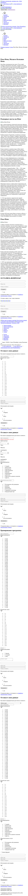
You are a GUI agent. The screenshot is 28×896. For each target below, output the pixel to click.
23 (5, 393)
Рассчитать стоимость (6, 889)
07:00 (6, 559)
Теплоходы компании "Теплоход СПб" (10, 323)
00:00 (6, 539)
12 (5, 377)
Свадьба (7, 466)
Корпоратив (8, 469)
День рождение (9, 470)
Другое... (7, 477)
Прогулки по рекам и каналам (12, 476)
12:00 (6, 573)
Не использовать (7, 420)
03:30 (6, 549)
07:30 (6, 560)
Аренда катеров (7, 325)
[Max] (9, 8)
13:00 (6, 576)
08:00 (6, 562)
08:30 (6, 563)
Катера (5, 17)
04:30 (6, 552)
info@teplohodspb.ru (7, 7)
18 (5, 386)
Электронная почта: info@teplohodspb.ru (10, 347)
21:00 (6, 599)
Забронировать (11, 9)
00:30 (6, 540)
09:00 (6, 565)
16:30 (6, 586)
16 (5, 383)
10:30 (6, 569)
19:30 (6, 595)
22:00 (6, 602)
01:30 (6, 543)
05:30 (6, 555)
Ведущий (7, 487)
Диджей (7, 485)
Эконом (7, 653)
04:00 (6, 550)
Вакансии (5, 339)
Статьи (11, 47)
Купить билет (4, 9)
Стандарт (7, 654)
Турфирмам (6, 337)
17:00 (6, 588)
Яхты (4, 18)
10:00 (6, 568)
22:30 (6, 604)
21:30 (6, 601)
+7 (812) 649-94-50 (17, 4)
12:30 (6, 575)
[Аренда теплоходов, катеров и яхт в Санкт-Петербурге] (14, 2)
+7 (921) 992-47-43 (6, 4)
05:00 (6, 553)
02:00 (6, 544)
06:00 (6, 556)
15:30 (6, 584)
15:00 (6, 582)
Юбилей (7, 472)
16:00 (6, 585)
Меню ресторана (7, 20)
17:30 (6, 589)
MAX (4, 416)
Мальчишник (8, 473)
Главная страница (5, 47)
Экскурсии (6, 22)
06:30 (6, 557)
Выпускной (8, 467)
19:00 (6, 594)
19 (5, 388)
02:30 (6, 546)
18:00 (6, 591)
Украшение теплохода (10, 490)
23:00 (6, 605)
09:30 (6, 566)
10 (5, 374)
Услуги (5, 21)
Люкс (6, 656)
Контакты (5, 24)
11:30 (6, 572)
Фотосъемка (8, 488)
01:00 (6, 542)
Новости (5, 330)
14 (5, 380)
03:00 (6, 547)
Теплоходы (6, 16)
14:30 (6, 581)
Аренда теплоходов (8, 326)
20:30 (6, 598)
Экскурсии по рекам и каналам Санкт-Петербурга (14, 321)
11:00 (6, 570)
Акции (5, 329)
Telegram (5, 412)
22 (5, 392)
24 (5, 395)
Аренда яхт (6, 328)
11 (5, 376)
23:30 (6, 607)
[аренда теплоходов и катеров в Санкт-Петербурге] (13, 26)
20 (5, 389)
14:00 (6, 579)
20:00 (6, 597)
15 (5, 382)
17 (5, 385)
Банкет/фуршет (6, 852)
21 (5, 390)
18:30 (6, 592)
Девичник (7, 474)
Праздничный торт (10, 491)
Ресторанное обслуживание (12, 484)
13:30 (6, 578)
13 (5, 379)
